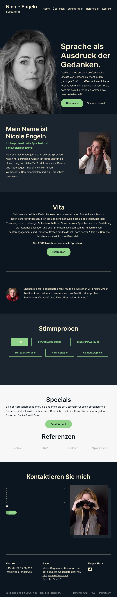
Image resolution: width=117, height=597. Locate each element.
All (19, 341)
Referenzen (92, 8)
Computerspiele (92, 352)
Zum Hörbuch (59, 424)
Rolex (17, 448)
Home (46, 8)
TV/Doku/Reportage (49, 341)
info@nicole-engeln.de (19, 571)
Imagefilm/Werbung (88, 341)
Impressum (105, 592)
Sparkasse (99, 448)
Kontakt (106, 8)
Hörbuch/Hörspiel (25, 352)
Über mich (59, 8)
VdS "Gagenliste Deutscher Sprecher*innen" (62, 575)
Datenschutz (80, 592)
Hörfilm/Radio (60, 352)
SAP (45, 448)
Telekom (72, 448)
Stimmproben (75, 8)
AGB (93, 592)
